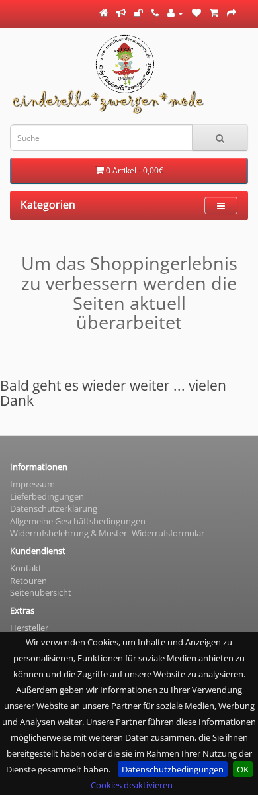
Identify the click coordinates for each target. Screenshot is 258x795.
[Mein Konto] (175, 13)
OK (243, 769)
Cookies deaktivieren (132, 785)
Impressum (32, 484)
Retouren (28, 580)
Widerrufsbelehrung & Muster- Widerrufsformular (107, 533)
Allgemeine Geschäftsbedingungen (78, 521)
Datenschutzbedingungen (173, 769)
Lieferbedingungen (47, 496)
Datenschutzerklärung (53, 508)
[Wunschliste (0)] (196, 13)
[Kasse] (231, 13)
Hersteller (29, 627)
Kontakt (26, 568)
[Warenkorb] (214, 13)
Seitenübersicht (40, 592)
